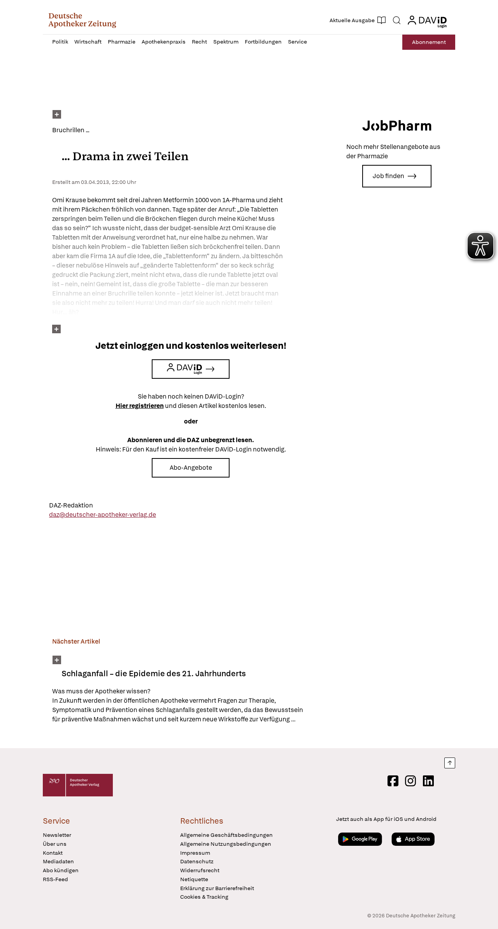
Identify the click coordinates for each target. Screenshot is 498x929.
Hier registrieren (140, 406)
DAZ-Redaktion (71, 505)
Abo (429, 41)
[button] (82, 20)
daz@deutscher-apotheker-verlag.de (102, 515)
